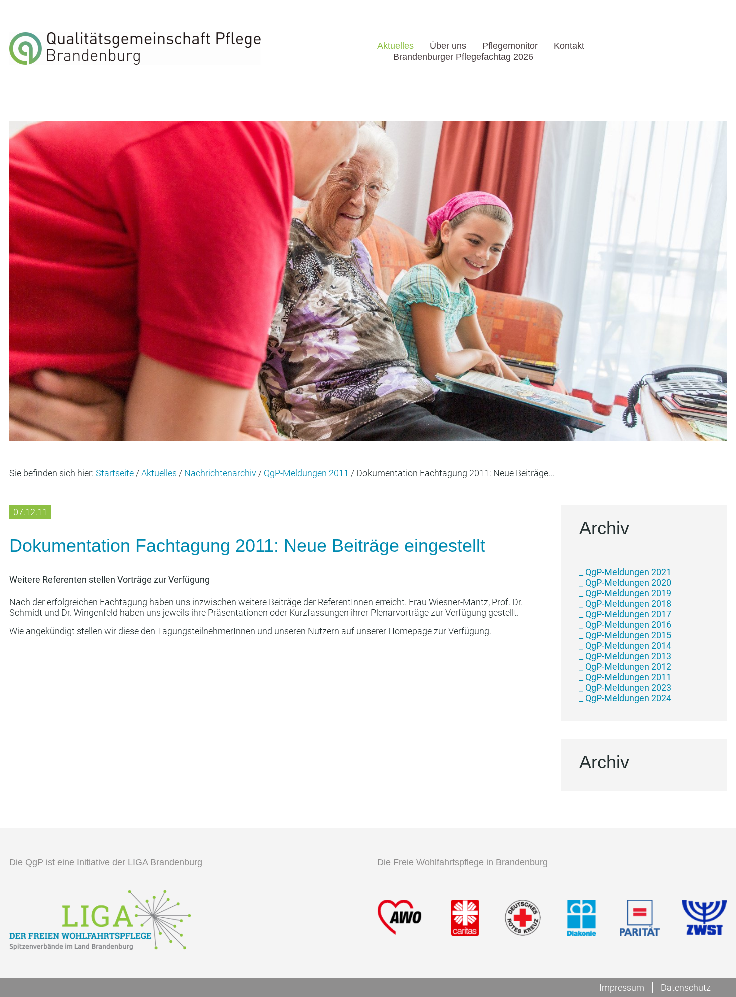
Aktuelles (395, 45)
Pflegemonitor (510, 45)
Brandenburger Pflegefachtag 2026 (463, 56)
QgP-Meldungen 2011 (306, 473)
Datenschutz (686, 987)
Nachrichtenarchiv (220, 473)
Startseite (115, 473)
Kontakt (569, 45)
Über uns (448, 45)
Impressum (621, 987)
